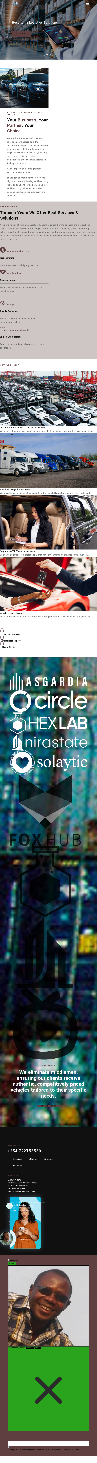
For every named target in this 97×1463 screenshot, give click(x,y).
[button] (4, 30)
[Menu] (87, 3)
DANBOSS (78, 1449)
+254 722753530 (21, 1186)
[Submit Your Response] (48, 1447)
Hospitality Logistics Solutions (15, 489)
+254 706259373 (18, 1188)
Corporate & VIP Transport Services (17, 551)
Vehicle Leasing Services (12, 613)
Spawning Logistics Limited (33, 1449)
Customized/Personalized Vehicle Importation (22, 427)
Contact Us (50, 1106)
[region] (48, 30)
